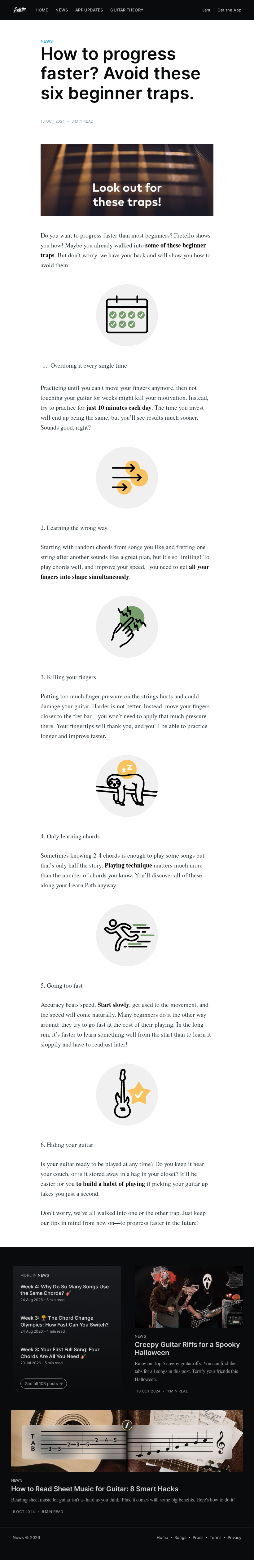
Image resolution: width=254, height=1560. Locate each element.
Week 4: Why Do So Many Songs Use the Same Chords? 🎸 (64, 1289)
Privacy (234, 1537)
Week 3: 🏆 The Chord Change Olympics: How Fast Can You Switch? (64, 1321)
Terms (215, 1537)
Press (198, 1537)
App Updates (89, 9)
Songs (180, 1537)
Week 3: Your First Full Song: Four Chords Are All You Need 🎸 (59, 1352)
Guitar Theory (126, 9)
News (61, 9)
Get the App (229, 9)
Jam (206, 9)
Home (42, 9)
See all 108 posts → (44, 1383)
